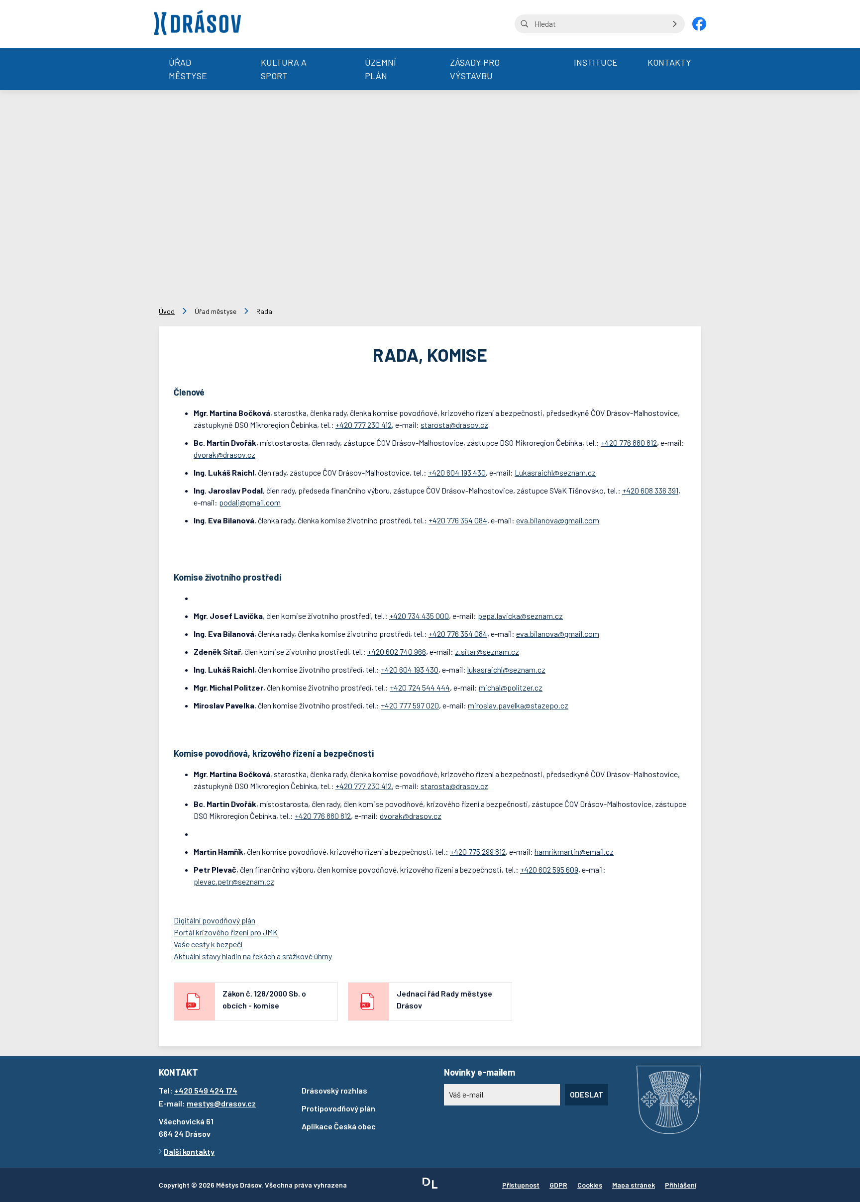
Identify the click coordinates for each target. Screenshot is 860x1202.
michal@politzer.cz (510, 687)
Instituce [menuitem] (596, 62)
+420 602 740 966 (396, 651)
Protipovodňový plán (338, 1108)
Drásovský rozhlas (334, 1090)
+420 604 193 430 (457, 472)
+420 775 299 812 (478, 851)
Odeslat (586, 1094)
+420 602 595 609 (549, 869)
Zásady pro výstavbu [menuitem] (475, 69)
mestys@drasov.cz (221, 1103)
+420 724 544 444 (420, 687)
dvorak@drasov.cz (224, 454)
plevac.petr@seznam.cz (234, 881)
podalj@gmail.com (250, 502)
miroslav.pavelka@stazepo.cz (518, 705)
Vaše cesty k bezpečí (208, 944)
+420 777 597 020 (410, 705)
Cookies (589, 1185)
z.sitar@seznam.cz (487, 651)
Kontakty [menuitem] (669, 62)
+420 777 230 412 (363, 424)
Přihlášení (680, 1185)
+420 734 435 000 (419, 615)
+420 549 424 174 (205, 1090)
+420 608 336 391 (650, 490)
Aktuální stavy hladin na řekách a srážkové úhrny (253, 956)
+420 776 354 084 (458, 520)
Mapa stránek (633, 1185)
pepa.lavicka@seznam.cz (520, 615)
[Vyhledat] (675, 23)
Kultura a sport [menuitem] (284, 69)
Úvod (167, 311)
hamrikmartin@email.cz (574, 851)
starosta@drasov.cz (454, 424)
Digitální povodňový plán (214, 920)
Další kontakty (189, 1151)
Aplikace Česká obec (339, 1126)
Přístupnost (520, 1185)
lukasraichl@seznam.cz (506, 669)
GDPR (558, 1185)
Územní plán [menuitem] (380, 69)
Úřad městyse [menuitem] (188, 69)
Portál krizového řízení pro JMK (226, 932)
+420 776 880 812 (629, 442)
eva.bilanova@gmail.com (557, 520)
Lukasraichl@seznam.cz (555, 472)
